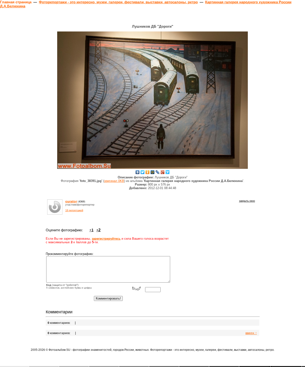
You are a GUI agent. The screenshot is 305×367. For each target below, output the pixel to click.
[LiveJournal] (157, 172)
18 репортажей (74, 210)
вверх (251, 333)
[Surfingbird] (167, 172)
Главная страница (15, 2)
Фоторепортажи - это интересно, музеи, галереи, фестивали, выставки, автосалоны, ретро (118, 2)
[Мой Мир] (152, 172)
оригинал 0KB (114, 181)
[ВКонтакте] (137, 172)
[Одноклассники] (147, 172)
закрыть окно (247, 200)
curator (71, 201)
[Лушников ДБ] (152, 100)
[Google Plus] (162, 172)
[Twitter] (142, 172)
